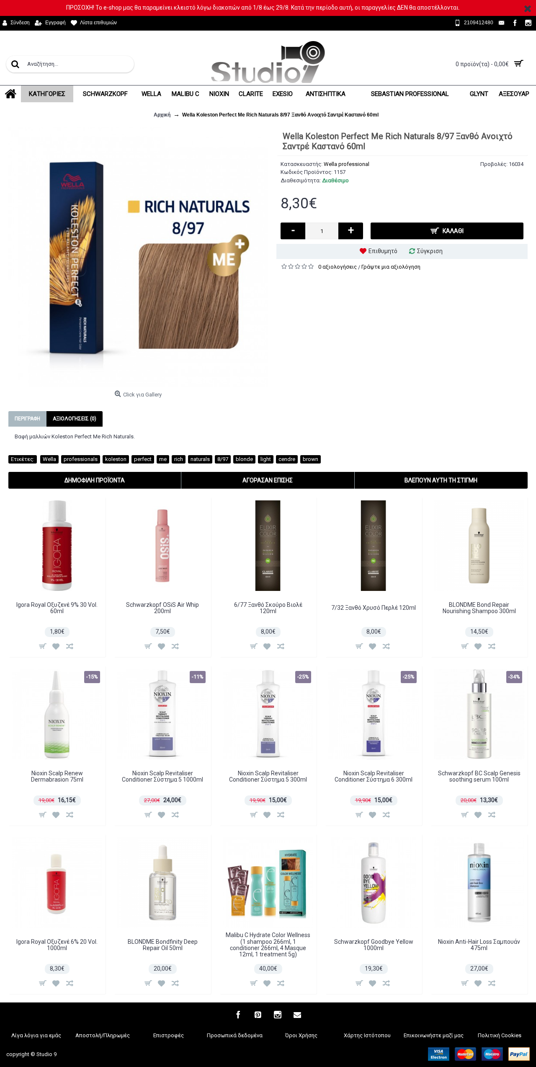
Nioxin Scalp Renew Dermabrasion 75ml (57, 776)
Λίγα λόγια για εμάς (36, 1035)
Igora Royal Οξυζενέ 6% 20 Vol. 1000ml (57, 944)
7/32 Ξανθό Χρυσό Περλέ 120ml (373, 607)
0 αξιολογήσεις (337, 267)
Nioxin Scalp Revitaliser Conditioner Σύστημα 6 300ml (373, 776)
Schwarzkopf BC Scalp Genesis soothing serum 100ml (479, 776)
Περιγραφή (27, 419)
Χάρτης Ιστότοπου (367, 1035)
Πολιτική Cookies (499, 1035)
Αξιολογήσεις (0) (74, 419)
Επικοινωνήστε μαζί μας (434, 1035)
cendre (286, 459)
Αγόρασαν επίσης (267, 480)
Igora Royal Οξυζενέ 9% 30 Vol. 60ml (57, 607)
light (265, 459)
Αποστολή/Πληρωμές (102, 1035)
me (163, 459)
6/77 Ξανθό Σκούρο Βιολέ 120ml (268, 607)
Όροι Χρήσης (301, 1035)
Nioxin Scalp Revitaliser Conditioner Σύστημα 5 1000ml (162, 776)
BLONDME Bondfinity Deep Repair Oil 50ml (163, 944)
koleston (115, 459)
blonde (244, 459)
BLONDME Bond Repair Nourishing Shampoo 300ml (479, 607)
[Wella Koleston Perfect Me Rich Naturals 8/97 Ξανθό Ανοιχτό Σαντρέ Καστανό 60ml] (138, 257)
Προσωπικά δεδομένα (235, 1035)
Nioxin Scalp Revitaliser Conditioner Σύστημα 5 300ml (268, 776)
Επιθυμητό (382, 251)
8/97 (222, 459)
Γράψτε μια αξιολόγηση (390, 267)
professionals (81, 459)
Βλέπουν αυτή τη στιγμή (441, 480)
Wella (49, 459)
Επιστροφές (168, 1035)
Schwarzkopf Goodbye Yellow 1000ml (373, 944)
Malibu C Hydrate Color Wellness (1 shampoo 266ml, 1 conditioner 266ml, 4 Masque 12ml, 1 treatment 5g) (268, 945)
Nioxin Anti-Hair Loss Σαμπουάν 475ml (479, 944)
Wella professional (346, 164)
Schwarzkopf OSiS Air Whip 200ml (162, 607)
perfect (143, 459)
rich (178, 459)
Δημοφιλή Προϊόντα (94, 480)
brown (310, 459)
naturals (200, 459)
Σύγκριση (430, 251)
